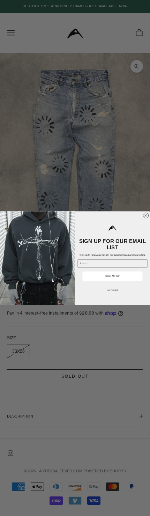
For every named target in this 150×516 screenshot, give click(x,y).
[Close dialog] (145, 215)
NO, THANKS (112, 290)
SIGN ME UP (112, 276)
